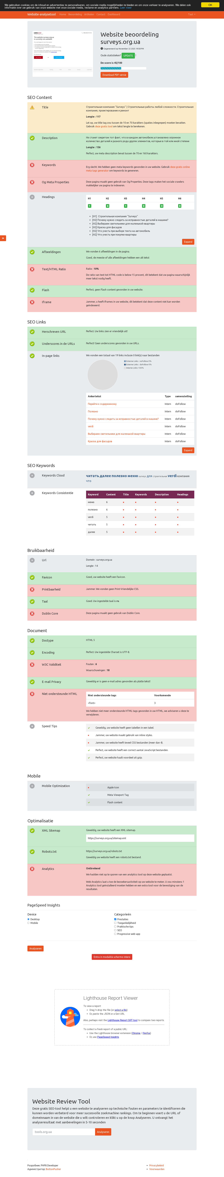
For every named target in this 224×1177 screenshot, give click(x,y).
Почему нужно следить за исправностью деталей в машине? (123, 418)
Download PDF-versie (114, 74)
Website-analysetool (41, 14)
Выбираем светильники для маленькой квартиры (116, 433)
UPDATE (128, 55)
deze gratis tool (103, 126)
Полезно (93, 411)
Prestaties (122, 919)
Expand (188, 241)
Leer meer (126, 7)
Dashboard (114, 14)
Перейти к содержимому (102, 404)
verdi (90, 426)
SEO (119, 930)
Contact (100, 14)
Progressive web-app (128, 934)
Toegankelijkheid (126, 923)
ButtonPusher (53, 1169)
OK (210, 5)
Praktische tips (125, 926)
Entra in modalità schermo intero (112, 957)
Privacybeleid (156, 1165)
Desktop (35, 919)
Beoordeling (75, 14)
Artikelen (89, 14)
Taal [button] (191, 14)
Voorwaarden (156, 1169)
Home (62, 14)
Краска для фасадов (100, 441)
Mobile (34, 923)
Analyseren (35, 948)
